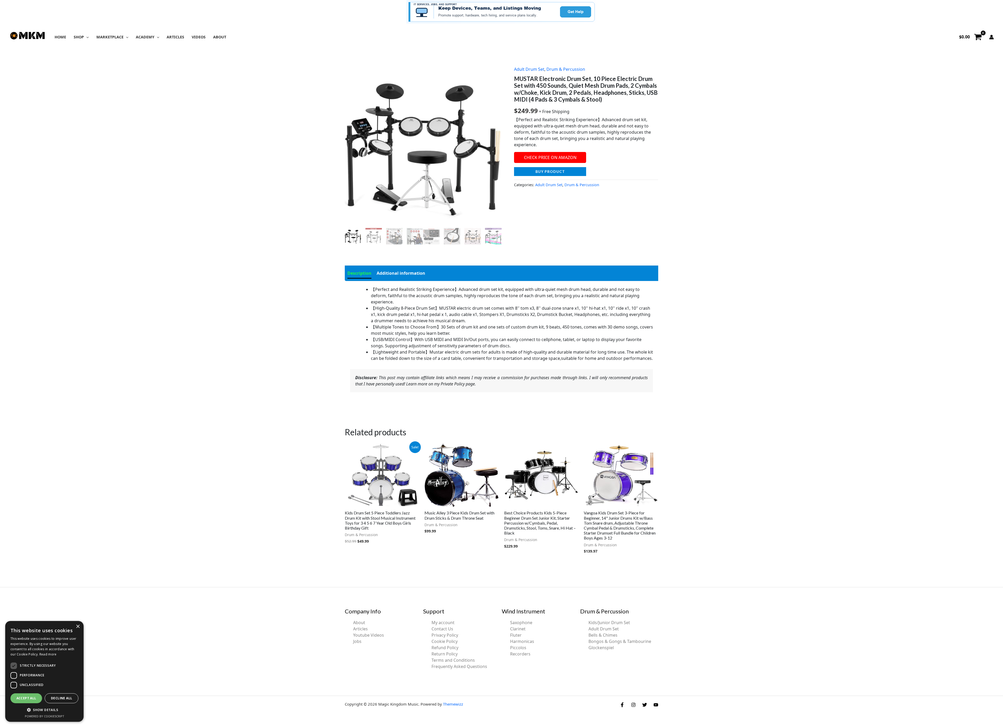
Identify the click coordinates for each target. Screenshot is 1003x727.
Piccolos (518, 647)
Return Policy (444, 654)
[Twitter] (644, 704)
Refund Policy (444, 647)
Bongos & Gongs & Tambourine (619, 641)
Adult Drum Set (529, 69)
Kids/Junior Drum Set (609, 622)
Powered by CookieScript (44, 716)
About (359, 622)
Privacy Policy (444, 635)
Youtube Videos (368, 635)
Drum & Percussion (565, 69)
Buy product (550, 171)
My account (442, 622)
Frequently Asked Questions (459, 666)
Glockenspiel (601, 647)
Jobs (357, 641)
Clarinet (518, 629)
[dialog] (44, 671)
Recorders (520, 654)
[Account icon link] (991, 37)
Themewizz (453, 704)
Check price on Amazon (550, 157)
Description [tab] (359, 273)
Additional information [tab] (401, 273)
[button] (86, 36)
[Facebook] (622, 704)
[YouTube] (656, 704)
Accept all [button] (26, 698)
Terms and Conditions (453, 660)
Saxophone (521, 622)
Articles (360, 629)
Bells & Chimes (602, 635)
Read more (48, 654)
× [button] (78, 627)
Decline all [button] (61, 698)
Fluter (516, 635)
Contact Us (442, 629)
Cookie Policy (444, 641)
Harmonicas (522, 641)
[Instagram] (633, 704)
